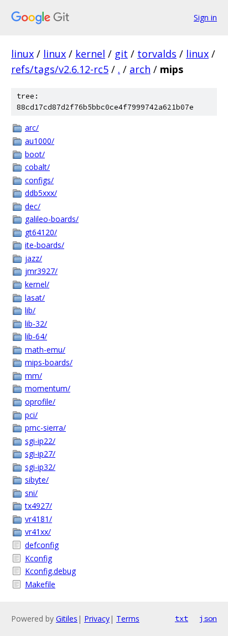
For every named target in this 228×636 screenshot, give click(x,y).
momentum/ (47, 388)
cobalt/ (37, 167)
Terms (127, 618)
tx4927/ (38, 505)
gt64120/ (41, 232)
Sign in (205, 17)
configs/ (39, 180)
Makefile (40, 584)
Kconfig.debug (50, 571)
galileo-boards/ (52, 219)
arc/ (32, 127)
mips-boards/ (48, 362)
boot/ (35, 154)
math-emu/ (45, 349)
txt (181, 618)
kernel (90, 53)
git (121, 53)
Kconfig (38, 558)
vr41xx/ (38, 531)
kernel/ (37, 284)
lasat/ (35, 297)
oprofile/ (40, 401)
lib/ (30, 310)
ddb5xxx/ (41, 193)
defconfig (42, 545)
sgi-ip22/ (40, 441)
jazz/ (33, 258)
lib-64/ (36, 336)
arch (140, 69)
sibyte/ (37, 479)
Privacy (97, 618)
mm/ (33, 375)
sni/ (31, 493)
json (208, 618)
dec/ (32, 206)
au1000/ (39, 141)
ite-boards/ (44, 245)
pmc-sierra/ (45, 427)
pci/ (31, 415)
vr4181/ (38, 519)
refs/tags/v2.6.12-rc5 (59, 69)
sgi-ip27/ (40, 453)
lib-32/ (36, 323)
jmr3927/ (41, 271)
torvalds (157, 53)
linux (22, 53)
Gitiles (66, 618)
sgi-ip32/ (40, 467)
